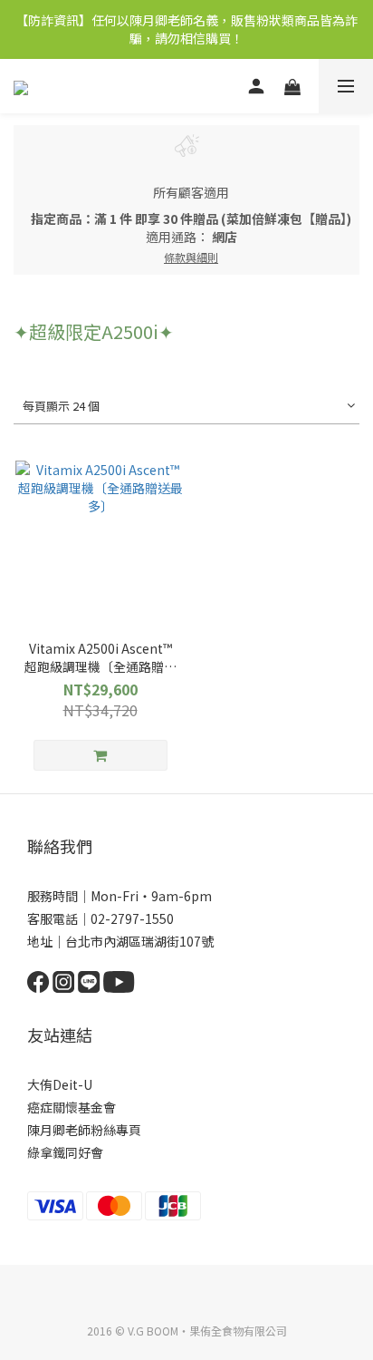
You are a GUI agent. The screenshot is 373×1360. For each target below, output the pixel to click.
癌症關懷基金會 (71, 1107)
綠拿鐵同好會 (65, 1152)
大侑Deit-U (59, 1084)
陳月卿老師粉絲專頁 (84, 1130)
